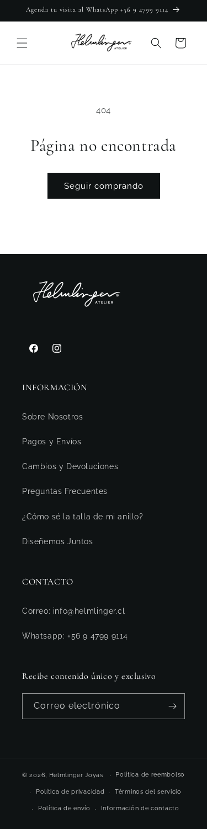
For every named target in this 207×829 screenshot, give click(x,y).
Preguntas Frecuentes (65, 491)
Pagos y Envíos (51, 441)
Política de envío (64, 808)
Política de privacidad (70, 791)
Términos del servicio (148, 791)
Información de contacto (140, 808)
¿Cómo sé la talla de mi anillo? (83, 516)
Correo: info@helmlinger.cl (73, 611)
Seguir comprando (104, 186)
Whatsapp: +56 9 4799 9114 (75, 635)
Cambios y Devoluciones (70, 466)
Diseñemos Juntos (57, 541)
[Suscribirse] (172, 706)
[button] (22, 43)
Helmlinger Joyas (76, 775)
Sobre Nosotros (52, 416)
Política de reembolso (150, 774)
